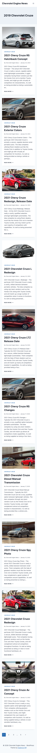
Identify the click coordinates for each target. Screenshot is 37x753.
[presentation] (18, 38)
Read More (8, 91)
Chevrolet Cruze (9, 51)
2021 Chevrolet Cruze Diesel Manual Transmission (17, 479)
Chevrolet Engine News (12, 62)
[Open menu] (33, 3)
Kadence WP (22, 748)
